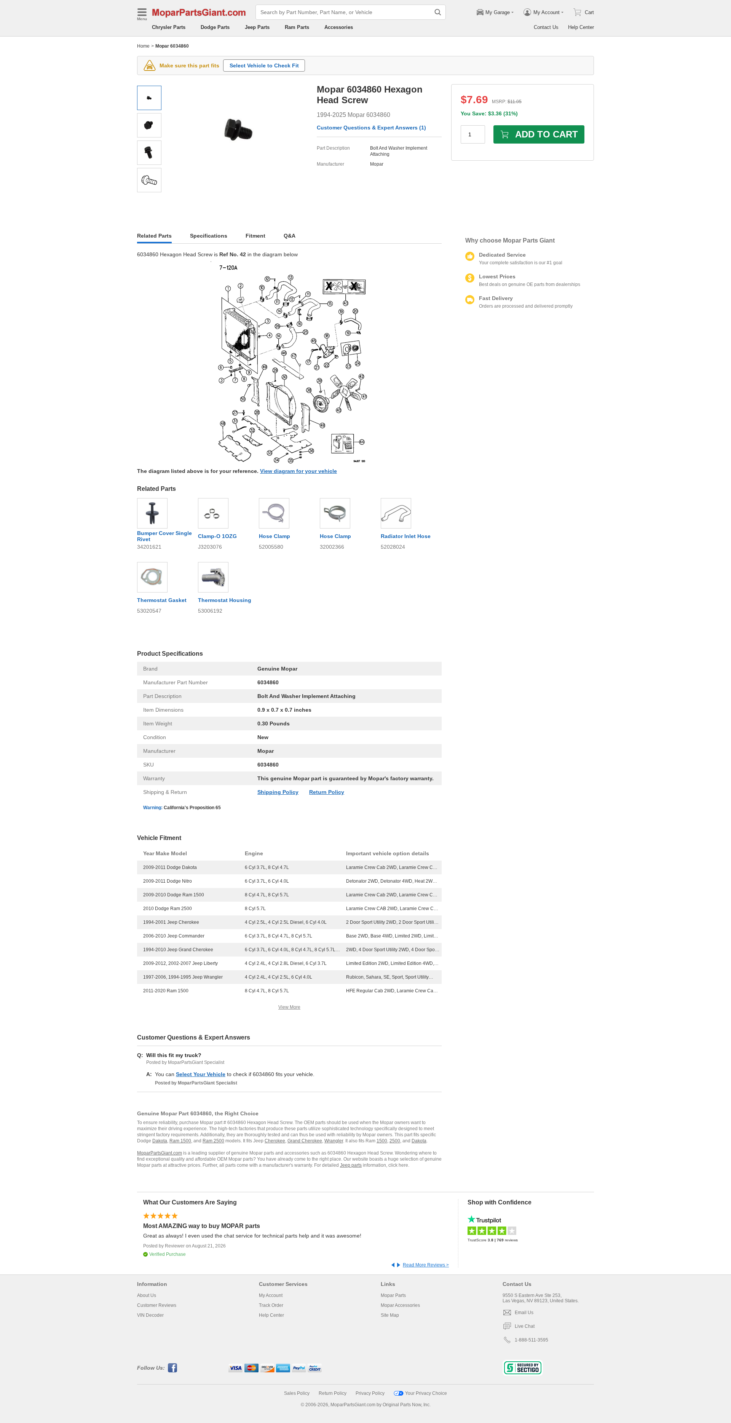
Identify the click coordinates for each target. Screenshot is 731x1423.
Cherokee (275, 1141)
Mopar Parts (393, 1295)
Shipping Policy (277, 792)
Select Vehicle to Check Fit (264, 65)
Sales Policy (297, 1393)
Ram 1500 (180, 1141)
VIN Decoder (150, 1315)
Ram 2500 (213, 1141)
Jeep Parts (257, 27)
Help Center (581, 27)
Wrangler (333, 1141)
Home (143, 46)
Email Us (524, 1312)
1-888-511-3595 (531, 1340)
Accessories (338, 27)
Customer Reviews (156, 1305)
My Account (271, 1295)
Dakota (159, 1141)
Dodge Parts (215, 27)
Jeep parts (351, 1165)
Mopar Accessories (400, 1305)
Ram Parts (297, 27)
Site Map (390, 1315)
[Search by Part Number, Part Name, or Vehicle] (437, 12)
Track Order (271, 1305)
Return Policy (326, 792)
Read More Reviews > (426, 1265)
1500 (382, 1141)
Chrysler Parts (168, 27)
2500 (394, 1141)
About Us (146, 1295)
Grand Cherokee (304, 1141)
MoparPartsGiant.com (159, 1153)
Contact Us (546, 27)
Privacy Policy (370, 1393)
